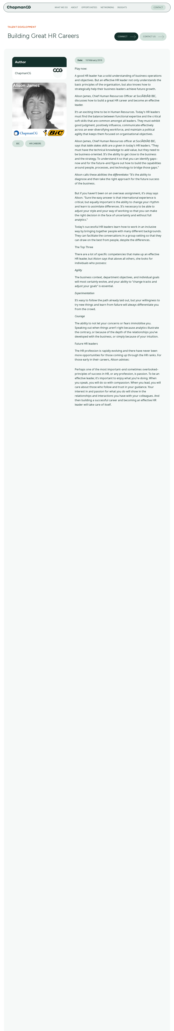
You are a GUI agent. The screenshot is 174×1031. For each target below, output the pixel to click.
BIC (18, 143)
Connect (122, 36)
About (74, 7)
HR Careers (35, 143)
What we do (61, 7)
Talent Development (21, 27)
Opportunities (89, 7)
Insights (122, 7)
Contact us (149, 36)
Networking (107, 7)
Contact (158, 7)
